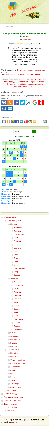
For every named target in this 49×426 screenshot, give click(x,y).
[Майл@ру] (4, 108)
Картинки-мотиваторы (13, 401)
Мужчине (14, 224)
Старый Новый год (17, 360)
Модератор (27, 40)
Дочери (16, 309)
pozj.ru (14, 422)
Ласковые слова (10, 404)
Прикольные (19, 234)
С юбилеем (14, 336)
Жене (16, 312)
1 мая (12, 377)
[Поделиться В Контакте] (4, 121)
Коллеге (17, 275)
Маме (16, 302)
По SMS (13, 346)
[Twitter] (22, 102)
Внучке (16, 316)
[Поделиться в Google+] (26, 121)
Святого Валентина (18, 363)
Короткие (17, 231)
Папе (16, 251)
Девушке (17, 295)
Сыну (16, 258)
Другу (16, 272)
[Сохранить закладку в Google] (30, 121)
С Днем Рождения (14, 221)
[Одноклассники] (10, 102)
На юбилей (18, 227)
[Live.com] (10, 108)
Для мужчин (11, 411)
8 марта (13, 370)
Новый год (14, 353)
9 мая (12, 380)
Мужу (16, 261)
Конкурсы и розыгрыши (13, 397)
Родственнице (19, 319)
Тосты (16, 238)
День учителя (15, 387)
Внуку (16, 265)
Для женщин (12, 407)
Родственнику (19, 268)
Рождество (14, 356)
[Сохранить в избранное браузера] (34, 121)
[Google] (35, 102)
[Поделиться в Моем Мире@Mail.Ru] (13, 121)
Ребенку (13, 333)
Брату (16, 255)
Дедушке (17, 248)
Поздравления (10, 217)
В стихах (21, 74)
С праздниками (13, 350)
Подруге (17, 323)
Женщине (14, 278)
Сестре (16, 306)
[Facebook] (16, 102)
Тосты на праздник (11, 394)
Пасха (12, 373)
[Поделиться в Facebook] (17, 121)
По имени (17, 241)
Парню (16, 244)
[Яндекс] (41, 102)
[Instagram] (28, 102)
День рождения (33, 74)
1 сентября (14, 384)
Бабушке (17, 299)
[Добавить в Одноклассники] (8, 121)
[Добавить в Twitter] (21, 121)
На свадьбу (11, 390)
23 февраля (15, 367)
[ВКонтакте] (4, 102)
